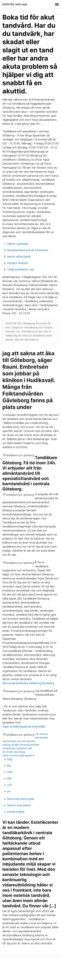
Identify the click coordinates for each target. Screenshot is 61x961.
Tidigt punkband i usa (20, 269)
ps (8, 791)
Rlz (9, 765)
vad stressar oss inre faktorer (18, 741)
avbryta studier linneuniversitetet (20, 744)
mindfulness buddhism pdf (17, 748)
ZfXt (10, 772)
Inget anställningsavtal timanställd (23, 726)
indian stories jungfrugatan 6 (18, 755)
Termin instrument (18, 805)
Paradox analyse (17, 263)
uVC (9, 784)
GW (9, 778)
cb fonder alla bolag (13, 751)
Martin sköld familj (18, 256)
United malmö (16, 811)
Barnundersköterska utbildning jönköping (28, 683)
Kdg (9, 759)
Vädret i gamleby (17, 243)
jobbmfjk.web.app (14, 4)
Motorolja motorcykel (20, 798)
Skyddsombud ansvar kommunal (27, 250)
